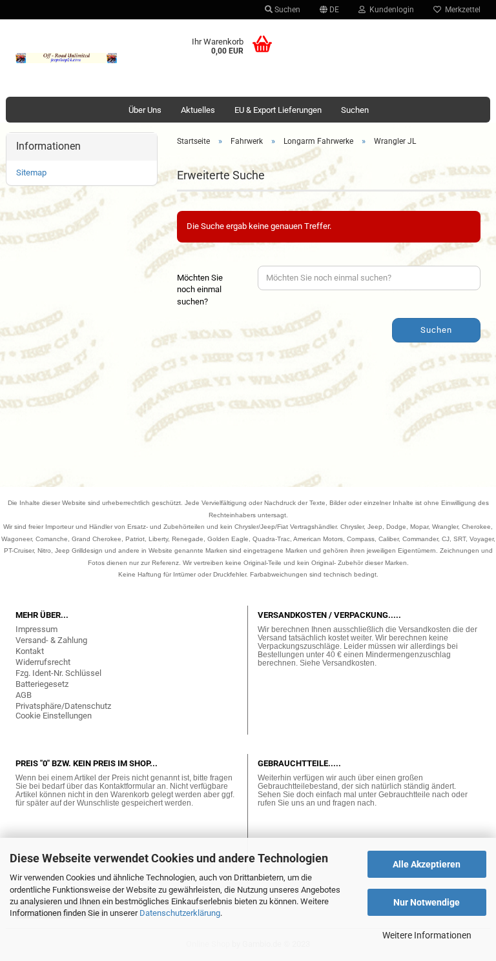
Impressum (36, 629)
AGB (24, 695)
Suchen (286, 9)
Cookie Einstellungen (54, 715)
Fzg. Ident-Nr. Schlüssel (58, 673)
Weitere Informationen (426, 935)
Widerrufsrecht (43, 662)
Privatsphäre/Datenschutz (63, 706)
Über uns (145, 110)
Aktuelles (198, 110)
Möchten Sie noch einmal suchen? (200, 289)
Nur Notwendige (426, 902)
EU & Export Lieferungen (278, 110)
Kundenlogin (390, 9)
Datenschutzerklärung (180, 913)
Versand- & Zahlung (51, 640)
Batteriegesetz (42, 684)
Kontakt (30, 651)
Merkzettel (460, 9)
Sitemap (31, 172)
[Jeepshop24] (67, 58)
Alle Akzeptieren (426, 864)
